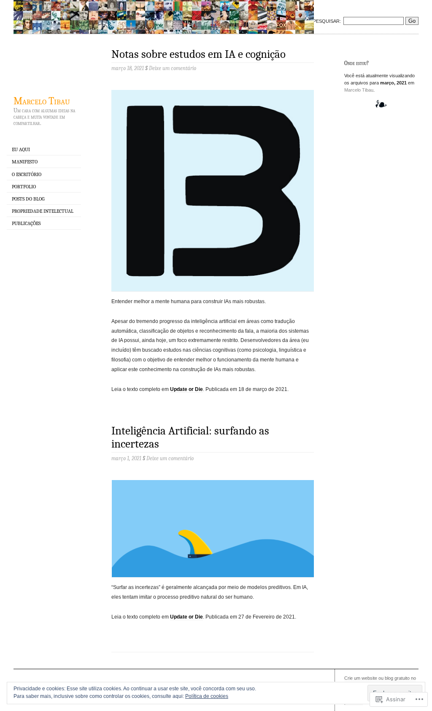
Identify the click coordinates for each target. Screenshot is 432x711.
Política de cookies (206, 696)
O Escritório (26, 174)
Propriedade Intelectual (42, 211)
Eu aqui (21, 149)
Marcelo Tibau (42, 101)
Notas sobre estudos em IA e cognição (198, 54)
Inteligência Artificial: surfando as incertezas (190, 437)
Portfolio (24, 187)
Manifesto (25, 162)
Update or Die (186, 389)
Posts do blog (28, 199)
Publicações (26, 223)
